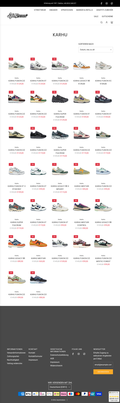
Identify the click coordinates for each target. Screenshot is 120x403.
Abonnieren (103, 372)
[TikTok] (111, 3)
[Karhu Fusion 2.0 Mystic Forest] (103, 243)
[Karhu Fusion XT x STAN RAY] (16, 171)
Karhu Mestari (81, 186)
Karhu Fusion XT (38, 80)
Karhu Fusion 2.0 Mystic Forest (103, 260)
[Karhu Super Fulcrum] (60, 98)
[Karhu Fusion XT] (38, 65)
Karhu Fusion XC (103, 80)
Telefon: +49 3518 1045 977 (67, 3)
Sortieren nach (86, 44)
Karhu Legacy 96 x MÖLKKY (60, 188)
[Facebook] (101, 3)
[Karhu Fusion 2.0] (16, 65)
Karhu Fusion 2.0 (16, 80)
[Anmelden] (106, 22)
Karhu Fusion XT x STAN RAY (17, 188)
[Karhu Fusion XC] (103, 65)
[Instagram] (106, 3)
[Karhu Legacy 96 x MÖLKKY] (60, 171)
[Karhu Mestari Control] (81, 207)
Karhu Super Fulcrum (60, 115)
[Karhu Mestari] (81, 171)
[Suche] (101, 22)
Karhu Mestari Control (81, 224)
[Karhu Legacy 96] (81, 65)
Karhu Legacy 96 (81, 80)
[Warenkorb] (111, 22)
